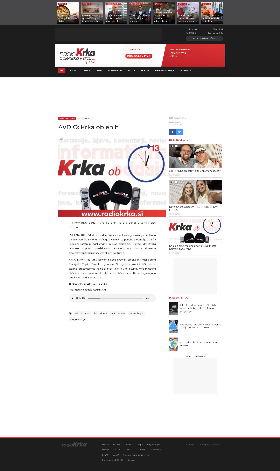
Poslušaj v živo (138, 56)
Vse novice (185, 70)
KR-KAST (145, 70)
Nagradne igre (115, 70)
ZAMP (116, 455)
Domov (105, 444)
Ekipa (99, 70)
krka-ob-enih (82, 313)
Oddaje (131, 70)
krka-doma (100, 313)
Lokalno (72, 70)
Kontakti (131, 460)
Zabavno (86, 70)
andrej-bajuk (136, 313)
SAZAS (105, 455)
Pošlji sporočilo (204, 38)
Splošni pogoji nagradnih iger (136, 455)
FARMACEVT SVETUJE (164, 70)
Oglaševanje (155, 449)
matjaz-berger (78, 319)
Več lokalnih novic (195, 357)
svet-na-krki (118, 313)
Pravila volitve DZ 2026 (112, 460)
